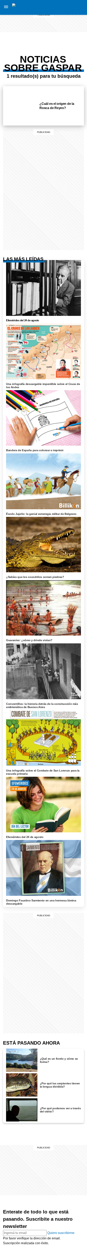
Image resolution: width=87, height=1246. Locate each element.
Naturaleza (64, 16)
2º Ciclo (64, 73)
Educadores (64, 41)
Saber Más (64, 12)
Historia (64, 21)
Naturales (63, 54)
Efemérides (64, 68)
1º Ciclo (64, 45)
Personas (64, 26)
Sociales (64, 49)
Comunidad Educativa (64, 34)
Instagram (79, 7)
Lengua (64, 59)
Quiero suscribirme (60, 1233)
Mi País (64, 7)
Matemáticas (63, 63)
